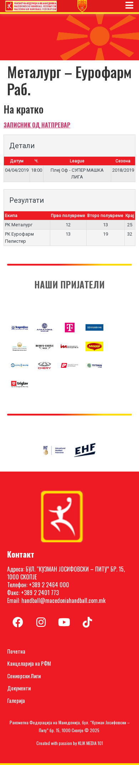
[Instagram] (41, 622)
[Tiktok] (87, 622)
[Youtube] (64, 622)
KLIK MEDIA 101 (90, 743)
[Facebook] (18, 622)
